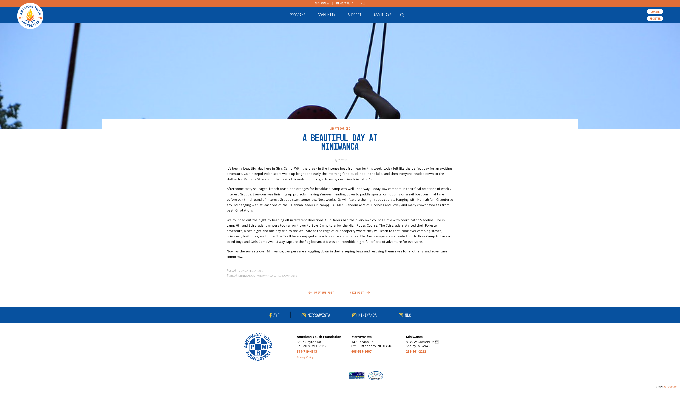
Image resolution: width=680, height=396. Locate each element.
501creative (670, 386)
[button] (297, 15)
